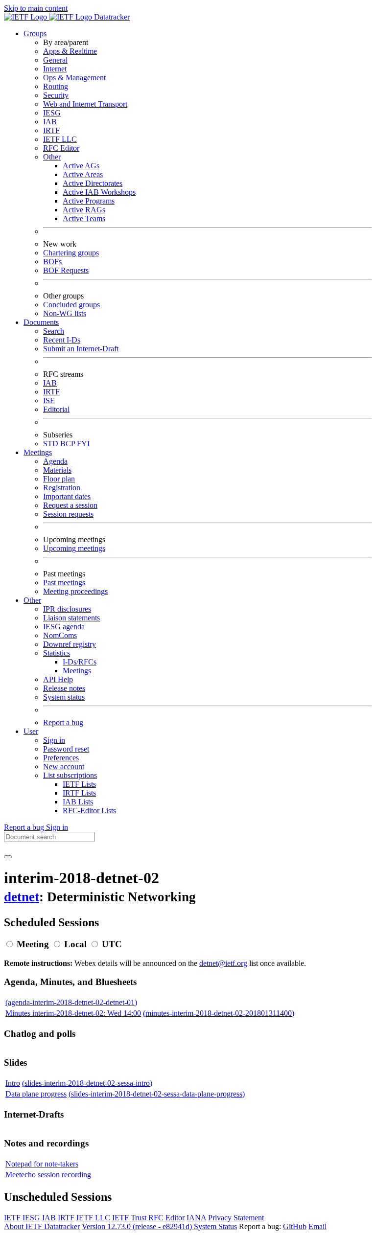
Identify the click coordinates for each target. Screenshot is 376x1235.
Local (75, 944)
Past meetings (64, 582)
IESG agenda (64, 626)
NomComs (60, 635)
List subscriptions (70, 775)
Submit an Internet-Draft (80, 348)
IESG (52, 113)
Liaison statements (71, 618)
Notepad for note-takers (41, 1164)
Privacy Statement (236, 1217)
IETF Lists (79, 784)
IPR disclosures (67, 609)
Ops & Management (74, 77)
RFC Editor (61, 148)
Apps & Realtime (70, 51)
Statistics (56, 653)
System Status (215, 1226)
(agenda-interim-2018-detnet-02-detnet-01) (71, 1002)
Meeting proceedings (75, 591)
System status (64, 697)
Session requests (68, 514)
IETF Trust (129, 1217)
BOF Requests (66, 270)
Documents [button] (41, 322)
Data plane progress (36, 1094)
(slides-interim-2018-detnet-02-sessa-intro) (87, 1083)
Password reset (66, 749)
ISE (49, 400)
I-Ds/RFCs (79, 662)
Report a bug (63, 722)
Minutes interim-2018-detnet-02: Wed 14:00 (73, 1013)
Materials (57, 470)
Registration (61, 487)
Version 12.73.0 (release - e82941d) (138, 1226)
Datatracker (111, 17)
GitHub (294, 1226)
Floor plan (59, 479)
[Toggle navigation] (8, 856)
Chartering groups (71, 253)
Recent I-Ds (61, 340)
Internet (55, 69)
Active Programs (89, 201)
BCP (68, 443)
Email (317, 1226)
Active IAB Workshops (99, 192)
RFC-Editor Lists (89, 810)
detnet (21, 897)
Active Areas (83, 174)
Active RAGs (84, 210)
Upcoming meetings (74, 548)
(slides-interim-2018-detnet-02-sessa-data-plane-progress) (157, 1094)
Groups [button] (35, 33)
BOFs (52, 261)
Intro (12, 1083)
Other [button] (32, 600)
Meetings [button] (38, 452)
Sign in (54, 740)
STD (51, 443)
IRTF (51, 130)
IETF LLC (60, 139)
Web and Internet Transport (85, 104)
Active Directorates (92, 183)
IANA (196, 1217)
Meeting (33, 944)
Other (52, 157)
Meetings (77, 670)
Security (56, 95)
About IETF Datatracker (42, 1226)
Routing (55, 86)
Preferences (61, 758)
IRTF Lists (79, 793)
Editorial (56, 409)
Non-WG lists (64, 313)
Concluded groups (71, 304)
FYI (83, 443)
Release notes (64, 688)
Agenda (55, 461)
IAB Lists (78, 802)
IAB (50, 121)
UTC (112, 944)
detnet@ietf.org (223, 963)
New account (63, 766)
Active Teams (84, 218)
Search (53, 331)
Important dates (67, 496)
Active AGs (81, 165)
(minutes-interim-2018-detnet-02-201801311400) (218, 1013)
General (55, 60)
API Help (58, 679)
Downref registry (69, 644)
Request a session (70, 505)
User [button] (31, 731)
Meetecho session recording (48, 1174)
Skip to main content (36, 8)
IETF (12, 1217)
